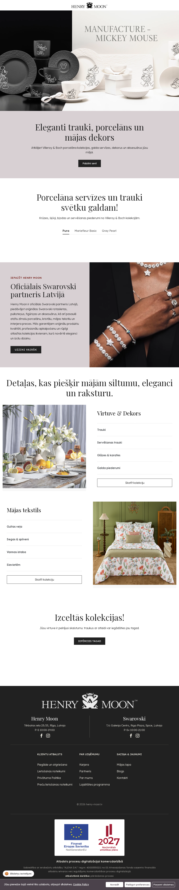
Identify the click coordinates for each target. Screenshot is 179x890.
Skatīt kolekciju (134, 483)
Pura (66, 230)
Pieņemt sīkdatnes (163, 884)
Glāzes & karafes (108, 455)
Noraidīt (114, 884)
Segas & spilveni (18, 539)
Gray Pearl (109, 230)
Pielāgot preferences (137, 884)
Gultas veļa (14, 526)
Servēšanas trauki (109, 442)
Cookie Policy (81, 884)
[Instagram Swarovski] (137, 736)
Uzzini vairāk (26, 349)
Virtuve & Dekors (119, 413)
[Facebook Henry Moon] (41, 736)
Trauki (101, 429)
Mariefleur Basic (85, 230)
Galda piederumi (108, 468)
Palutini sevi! (90, 163)
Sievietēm (13, 564)
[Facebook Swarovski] (131, 736)
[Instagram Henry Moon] (48, 736)
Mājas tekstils (24, 510)
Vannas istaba (16, 552)
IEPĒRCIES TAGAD (89, 641)
